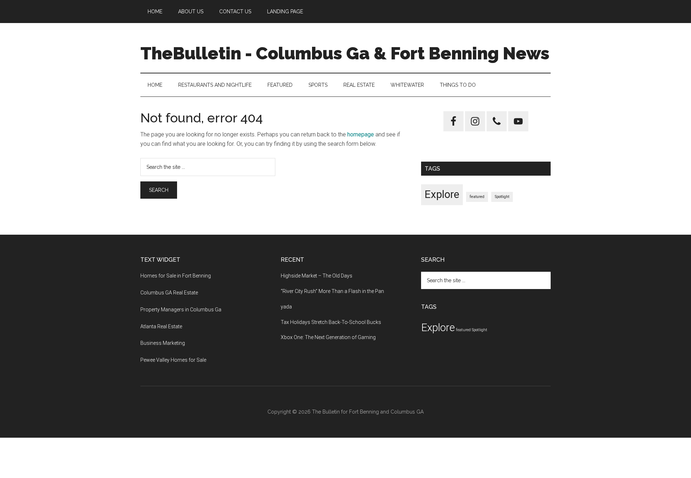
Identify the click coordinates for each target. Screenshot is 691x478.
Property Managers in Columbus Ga (180, 309)
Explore (442, 194)
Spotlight (502, 196)
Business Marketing (162, 343)
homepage (360, 134)
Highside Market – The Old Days (316, 276)
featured (477, 196)
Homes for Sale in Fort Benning (175, 276)
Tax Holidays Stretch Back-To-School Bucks (331, 322)
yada (286, 307)
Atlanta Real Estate (161, 326)
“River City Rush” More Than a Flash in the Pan (332, 291)
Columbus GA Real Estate (169, 293)
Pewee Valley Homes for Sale (173, 360)
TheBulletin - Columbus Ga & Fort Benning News (345, 53)
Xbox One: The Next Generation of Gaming (328, 337)
